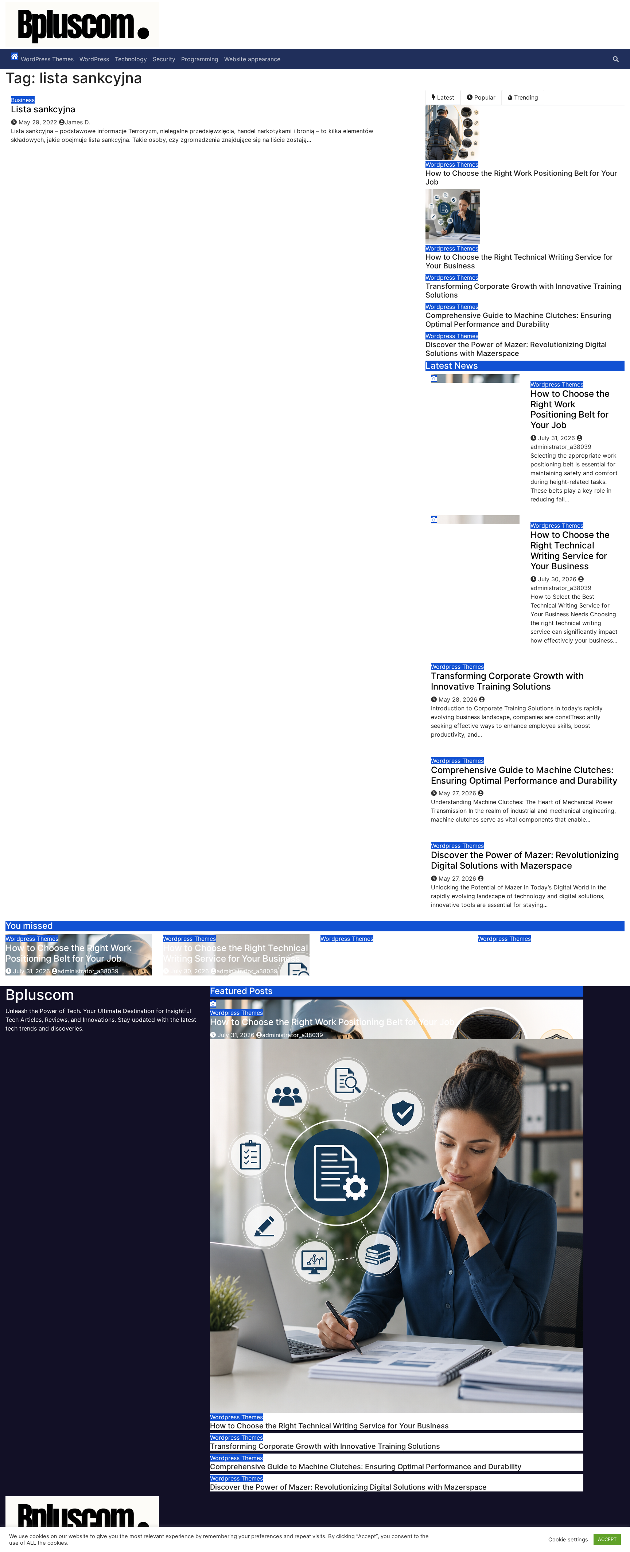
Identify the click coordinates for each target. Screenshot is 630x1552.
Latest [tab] (444, 97)
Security (164, 59)
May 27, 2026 (458, 793)
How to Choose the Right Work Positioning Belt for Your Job (570, 409)
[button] (616, 59)
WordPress (94, 59)
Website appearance (252, 59)
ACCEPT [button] (607, 1539)
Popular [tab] (483, 97)
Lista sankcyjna (43, 109)
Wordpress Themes (451, 164)
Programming (199, 59)
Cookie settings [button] (568, 1539)
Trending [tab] (525, 97)
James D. (77, 122)
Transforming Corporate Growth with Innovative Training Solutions (507, 681)
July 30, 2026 (558, 579)
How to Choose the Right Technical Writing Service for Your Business (570, 550)
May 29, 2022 (39, 122)
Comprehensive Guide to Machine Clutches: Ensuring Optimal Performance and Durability (518, 320)
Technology (131, 59)
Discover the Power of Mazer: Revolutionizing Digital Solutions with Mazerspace (516, 349)
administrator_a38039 (88, 971)
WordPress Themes (47, 59)
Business (23, 100)
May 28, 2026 (459, 699)
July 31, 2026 (557, 438)
